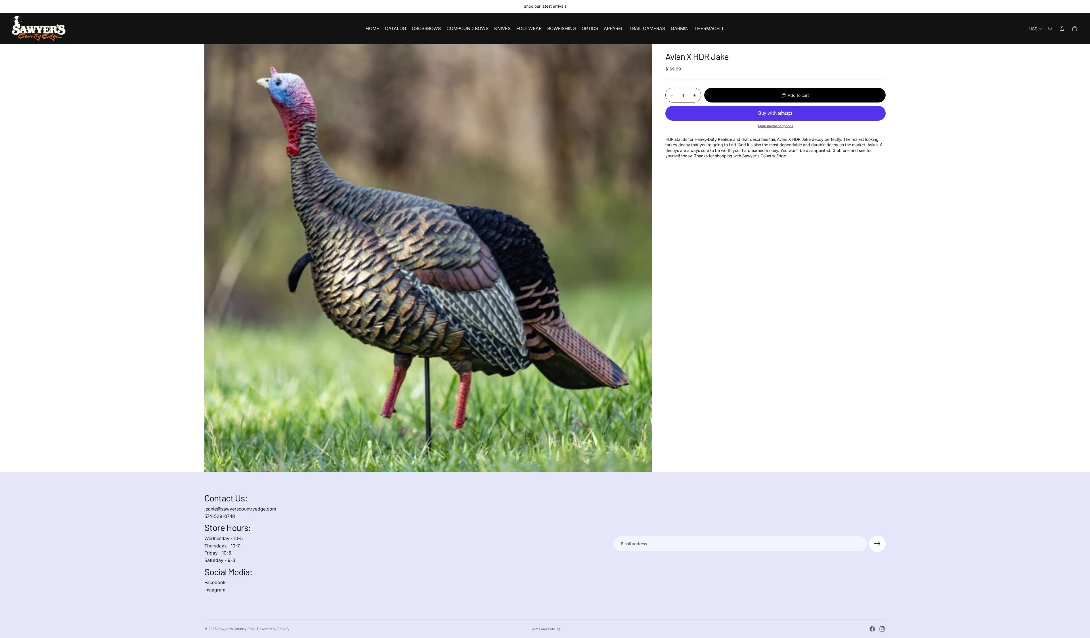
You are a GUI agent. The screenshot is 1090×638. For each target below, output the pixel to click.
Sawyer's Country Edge (236, 629)
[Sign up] (877, 543)
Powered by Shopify (273, 629)
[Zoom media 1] (428, 258)
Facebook (215, 582)
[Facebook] (872, 629)
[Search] (1050, 28)
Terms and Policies (545, 629)
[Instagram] (882, 629)
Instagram (214, 590)
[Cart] (1074, 28)
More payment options (775, 126)
